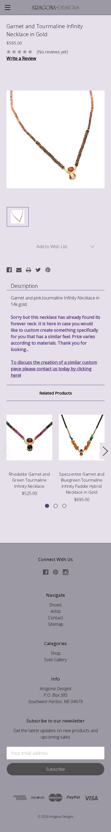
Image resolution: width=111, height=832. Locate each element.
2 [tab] (56, 506)
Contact (55, 618)
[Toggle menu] (7, 7)
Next (105, 451)
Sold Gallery (55, 660)
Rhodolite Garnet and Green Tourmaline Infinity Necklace (29, 480)
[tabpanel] (29, 452)
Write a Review (21, 58)
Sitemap (55, 624)
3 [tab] (64, 506)
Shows (55, 605)
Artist (56, 611)
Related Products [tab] (55, 393)
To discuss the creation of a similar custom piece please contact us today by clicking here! (54, 368)
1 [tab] (47, 506)
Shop (56, 653)
